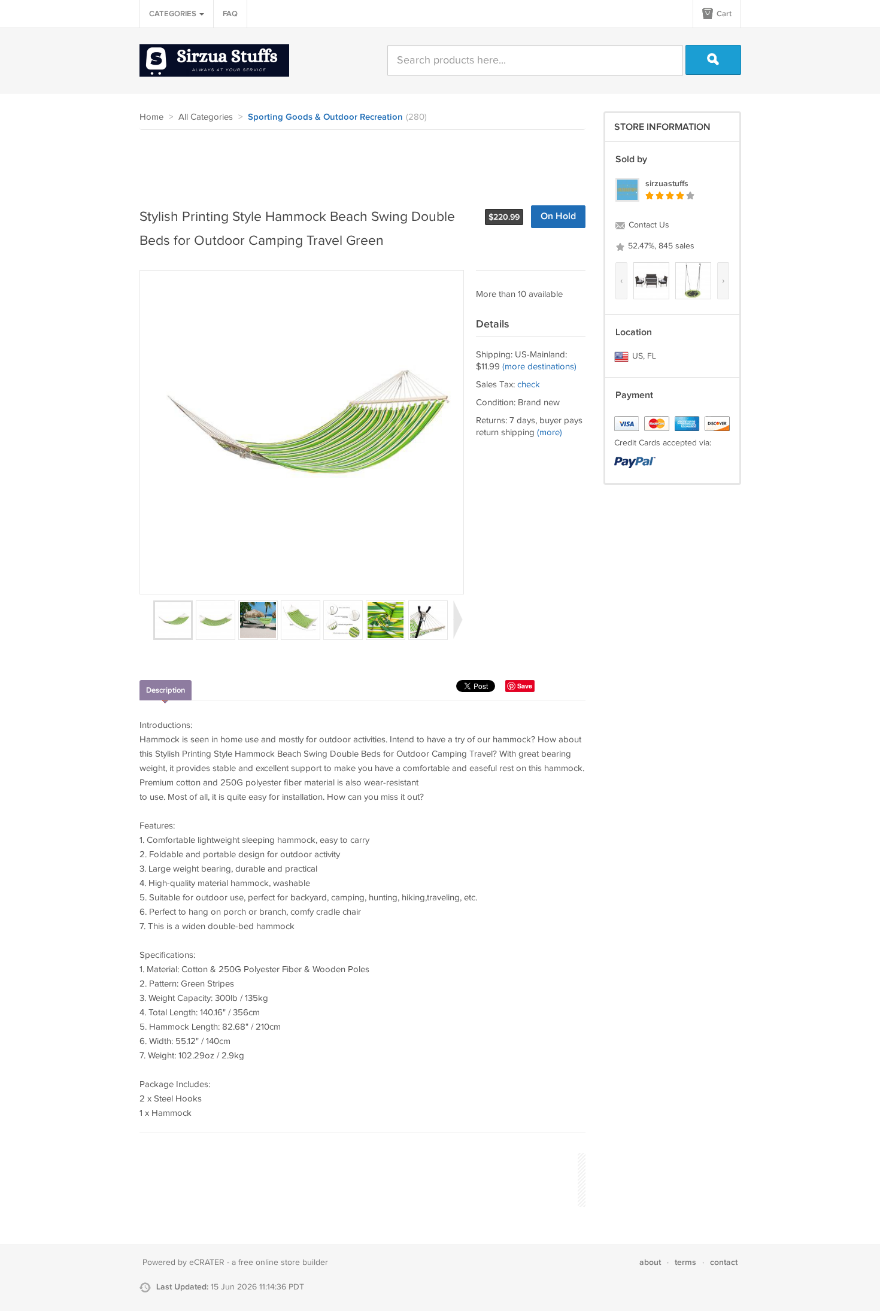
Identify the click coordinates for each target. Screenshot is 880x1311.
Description (165, 690)
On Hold (558, 216)
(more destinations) (539, 367)
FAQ (230, 14)
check (528, 385)
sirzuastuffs (666, 183)
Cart (723, 14)
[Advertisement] (357, 163)
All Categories (205, 117)
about (650, 1262)
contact (724, 1262)
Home (151, 117)
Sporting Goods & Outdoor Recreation (325, 117)
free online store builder (283, 1262)
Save (524, 685)
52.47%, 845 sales (660, 246)
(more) (549, 432)
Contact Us (647, 225)
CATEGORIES (173, 14)
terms (685, 1262)
